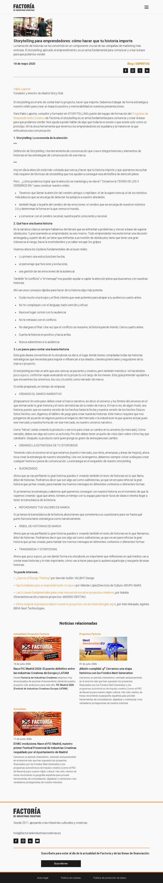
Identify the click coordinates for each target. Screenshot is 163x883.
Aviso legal (42, 877)
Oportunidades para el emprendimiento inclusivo (45, 585)
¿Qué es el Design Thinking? (33, 578)
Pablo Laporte (22, 89)
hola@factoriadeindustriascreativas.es (37, 833)
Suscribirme (61, 863)
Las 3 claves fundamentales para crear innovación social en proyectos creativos (65, 592)
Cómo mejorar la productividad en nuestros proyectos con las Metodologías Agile (66, 604)
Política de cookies (71, 877)
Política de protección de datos (109, 877)
